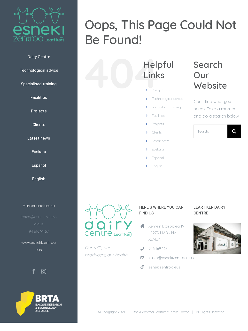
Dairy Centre (161, 90)
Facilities (158, 115)
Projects (158, 124)
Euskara (158, 149)
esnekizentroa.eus (164, 267)
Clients (157, 132)
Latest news (160, 141)
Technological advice (167, 98)
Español (158, 158)
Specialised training (166, 107)
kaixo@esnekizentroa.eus (167, 257)
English (157, 166)
